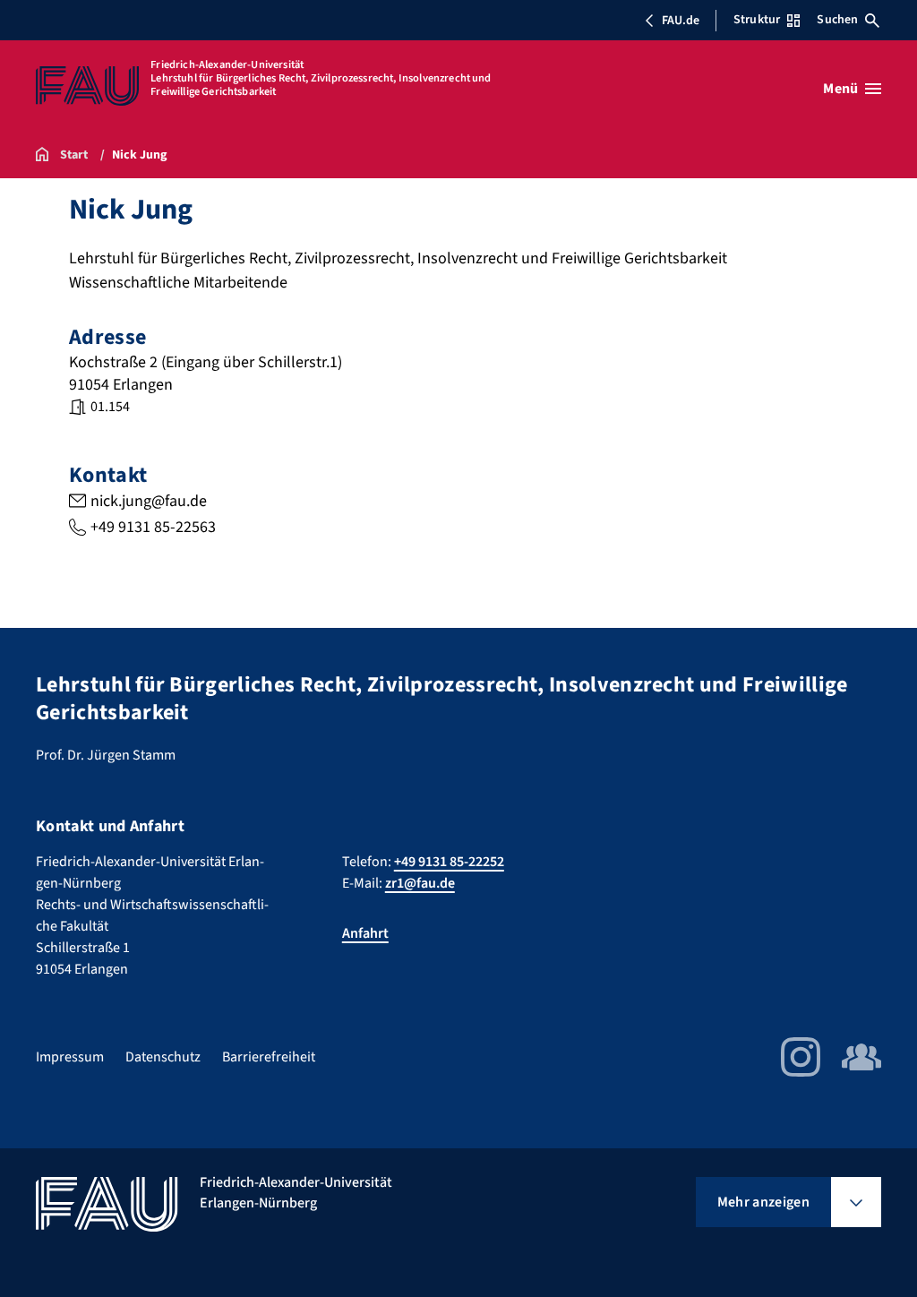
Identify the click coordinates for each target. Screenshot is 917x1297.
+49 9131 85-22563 (153, 527)
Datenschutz (163, 1057)
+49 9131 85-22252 (449, 862)
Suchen (837, 20)
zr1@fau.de (420, 883)
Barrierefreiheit (268, 1057)
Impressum (70, 1057)
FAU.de (680, 21)
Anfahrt (365, 933)
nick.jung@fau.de (148, 501)
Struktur (756, 20)
